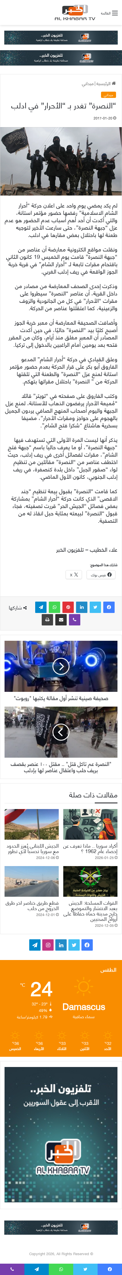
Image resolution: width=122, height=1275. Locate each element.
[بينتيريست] (68, 607)
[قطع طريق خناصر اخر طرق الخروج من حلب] (32, 881)
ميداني (88, 83)
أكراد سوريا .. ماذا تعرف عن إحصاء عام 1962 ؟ (90, 848)
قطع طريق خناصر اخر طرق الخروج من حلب (32, 905)
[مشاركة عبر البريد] (61, 619)
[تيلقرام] (41, 607)
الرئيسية (104, 83)
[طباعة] (47, 619)
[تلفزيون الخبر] (74, 12)
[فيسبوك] (109, 607)
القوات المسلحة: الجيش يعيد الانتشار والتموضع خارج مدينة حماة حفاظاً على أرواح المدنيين (90, 910)
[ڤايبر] (74, 619)
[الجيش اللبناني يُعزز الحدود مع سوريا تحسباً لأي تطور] (32, 824)
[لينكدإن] (81, 607)
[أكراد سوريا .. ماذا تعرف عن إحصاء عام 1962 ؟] (90, 824)
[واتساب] (54, 607)
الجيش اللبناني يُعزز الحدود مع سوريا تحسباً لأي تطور (33, 848)
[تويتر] (95, 607)
